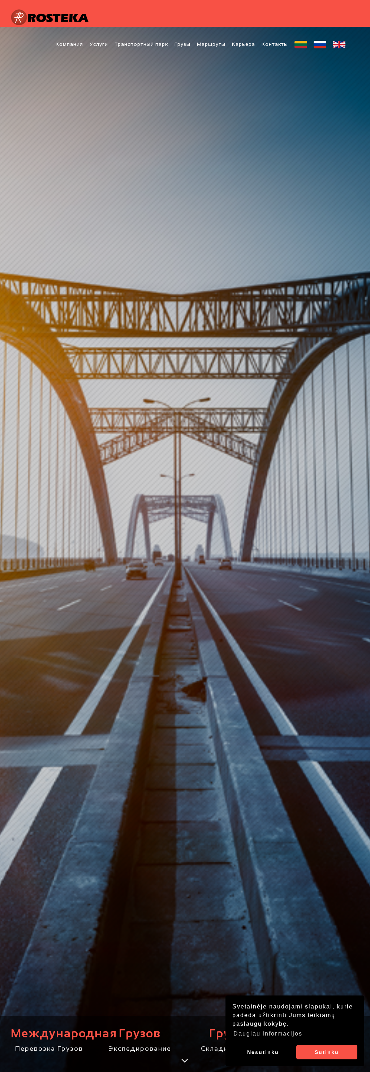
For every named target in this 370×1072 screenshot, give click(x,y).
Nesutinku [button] (263, 1052)
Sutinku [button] (327, 1052)
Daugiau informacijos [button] (267, 1033)
